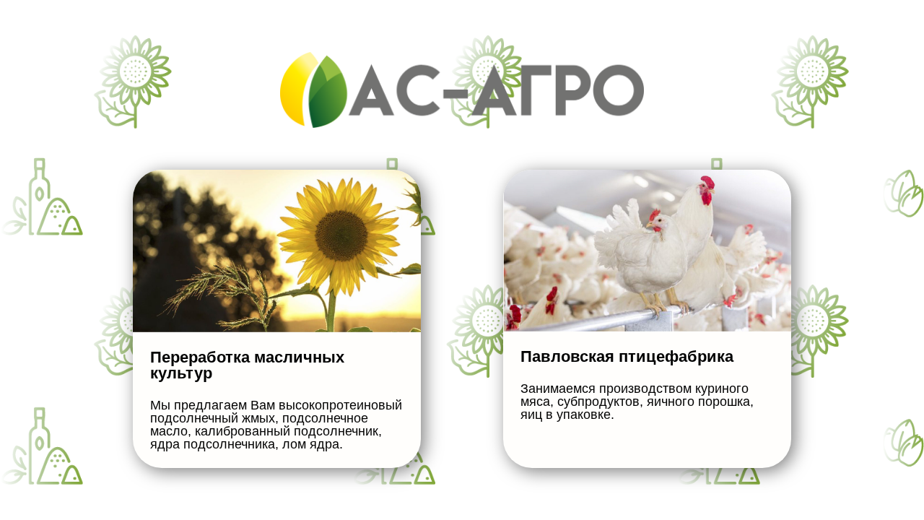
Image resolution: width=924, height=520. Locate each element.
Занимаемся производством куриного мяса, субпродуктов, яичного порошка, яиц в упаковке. (637, 401)
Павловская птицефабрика (626, 356)
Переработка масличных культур (247, 365)
